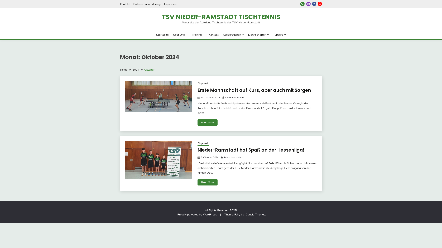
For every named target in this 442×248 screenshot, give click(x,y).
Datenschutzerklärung (147, 4)
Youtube (320, 4)
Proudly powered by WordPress (197, 214)
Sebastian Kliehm (234, 97)
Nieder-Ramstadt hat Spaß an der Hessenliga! (251, 150)
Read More (207, 122)
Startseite (162, 34)
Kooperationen (232, 34)
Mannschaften (257, 34)
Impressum (170, 4)
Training (197, 34)
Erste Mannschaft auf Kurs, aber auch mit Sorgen (254, 90)
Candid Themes (255, 214)
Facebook (314, 4)
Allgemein (203, 83)
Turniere (278, 34)
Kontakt (125, 4)
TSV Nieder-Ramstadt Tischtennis (221, 16)
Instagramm (308, 4)
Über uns (179, 34)
